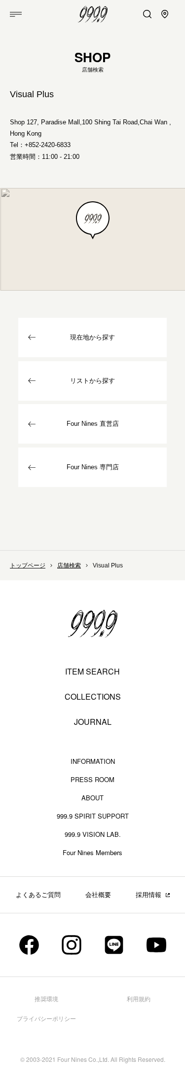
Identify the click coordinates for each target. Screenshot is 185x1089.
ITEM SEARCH (92, 671)
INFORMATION (93, 761)
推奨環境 (46, 999)
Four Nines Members (92, 852)
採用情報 (148, 895)
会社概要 (98, 895)
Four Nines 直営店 (93, 423)
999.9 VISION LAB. (93, 834)
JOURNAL (92, 721)
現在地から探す (92, 337)
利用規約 (138, 999)
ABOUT (92, 797)
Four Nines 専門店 (93, 467)
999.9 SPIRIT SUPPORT (93, 816)
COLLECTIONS (93, 696)
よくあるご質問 (38, 895)
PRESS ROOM (92, 779)
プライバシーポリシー (46, 1018)
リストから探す (92, 380)
